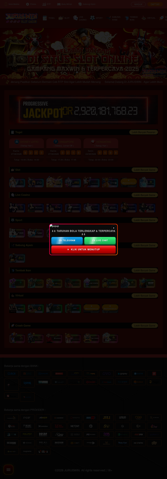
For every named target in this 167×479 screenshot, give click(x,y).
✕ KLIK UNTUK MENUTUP (83, 249)
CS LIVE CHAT (100, 240)
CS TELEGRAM (67, 240)
